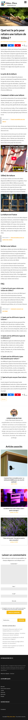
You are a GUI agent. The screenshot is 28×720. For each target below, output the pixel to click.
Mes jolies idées (11, 716)
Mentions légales (5, 673)
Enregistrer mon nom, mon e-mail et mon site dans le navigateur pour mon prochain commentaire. (14, 609)
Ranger (2, 696)
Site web (14, 601)
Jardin (2, 690)
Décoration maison (5, 688)
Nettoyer (3, 694)
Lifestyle (3, 692)
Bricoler (4, 399)
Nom (14, 586)
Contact (12, 673)
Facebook (3, 709)
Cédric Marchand (7, 41)
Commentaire (14, 563)
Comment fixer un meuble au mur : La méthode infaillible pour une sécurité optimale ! (14, 479)
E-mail (14, 593)
